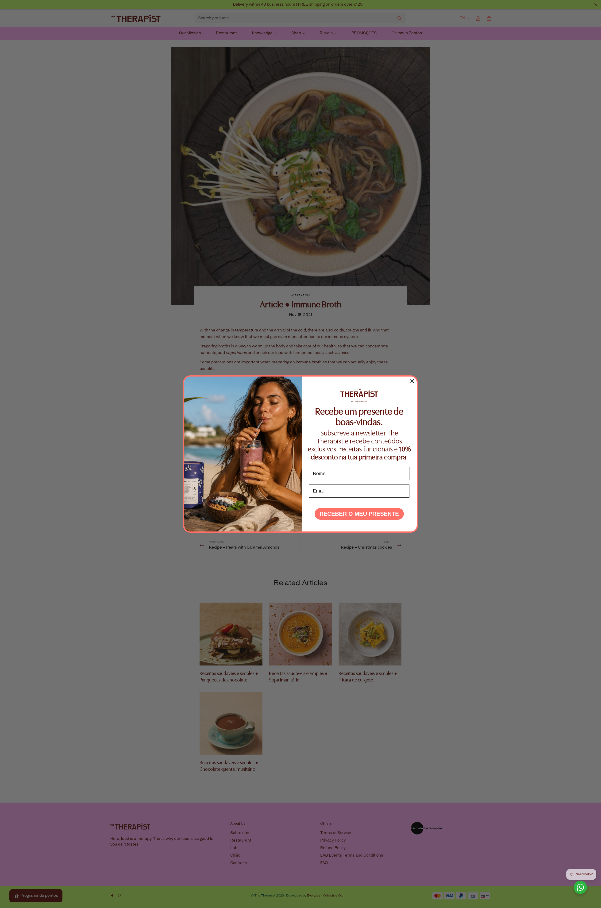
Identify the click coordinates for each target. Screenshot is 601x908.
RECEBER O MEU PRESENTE (359, 514)
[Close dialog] (412, 381)
